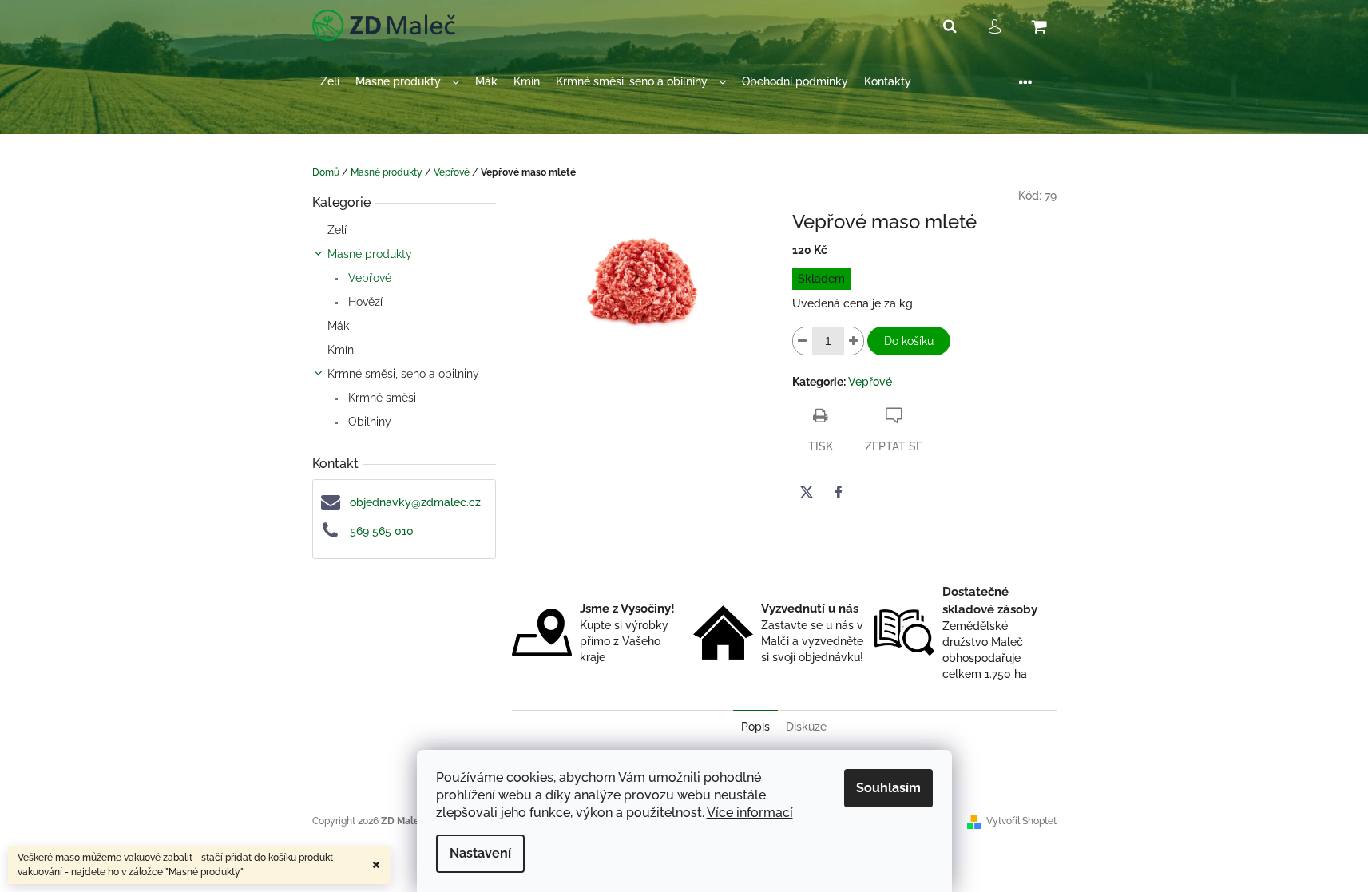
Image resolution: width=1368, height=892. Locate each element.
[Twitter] (806, 492)
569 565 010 (382, 531)
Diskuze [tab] (806, 726)
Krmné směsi (380, 397)
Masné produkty (369, 254)
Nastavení (480, 853)
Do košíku (909, 341)
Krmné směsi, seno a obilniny (403, 373)
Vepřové (368, 278)
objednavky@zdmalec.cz (415, 502)
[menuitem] (329, 81)
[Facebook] (838, 492)
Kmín (340, 349)
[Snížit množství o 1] (802, 341)
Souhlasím (888, 787)
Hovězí (364, 301)
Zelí (337, 230)
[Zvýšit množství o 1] (853, 341)
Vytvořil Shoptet (1021, 821)
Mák (338, 325)
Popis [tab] (755, 726)
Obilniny (368, 421)
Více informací (750, 812)
